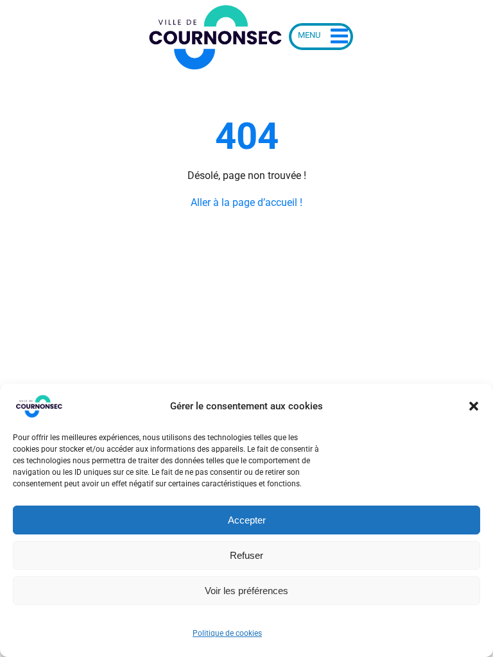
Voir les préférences (246, 590)
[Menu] (321, 36)
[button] (473, 406)
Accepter (247, 520)
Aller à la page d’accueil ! (246, 202)
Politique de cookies (227, 633)
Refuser (246, 555)
